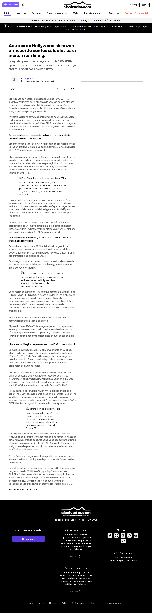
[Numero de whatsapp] (129, 537)
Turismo (36, 13)
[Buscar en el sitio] (23, 5)
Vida (75, 13)
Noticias (21, 13)
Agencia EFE (31, 78)
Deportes (113, 13)
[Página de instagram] (122, 537)
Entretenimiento (93, 13)
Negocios (87, 20)
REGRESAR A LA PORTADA (23, 489)
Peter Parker (63, 20)
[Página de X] (116, 537)
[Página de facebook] (109, 537)
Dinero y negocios (57, 13)
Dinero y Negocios (113, 603)
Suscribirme (28, 538)
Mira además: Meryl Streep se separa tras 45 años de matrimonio (42, 344)
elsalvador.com (103, 26)
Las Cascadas (47, 20)
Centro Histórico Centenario (109, 20)
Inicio (7, 13)
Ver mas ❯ (75, 556)
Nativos (75, 20)
